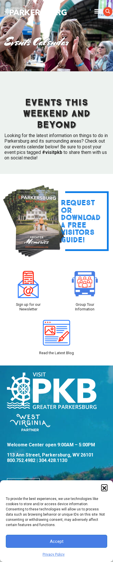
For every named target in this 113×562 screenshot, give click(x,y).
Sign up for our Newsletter (28, 306)
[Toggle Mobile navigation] (97, 11)
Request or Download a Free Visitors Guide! (81, 221)
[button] (104, 487)
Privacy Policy (54, 554)
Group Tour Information (84, 306)
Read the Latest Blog (56, 353)
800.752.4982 (21, 460)
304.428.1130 (53, 460)
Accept (56, 541)
